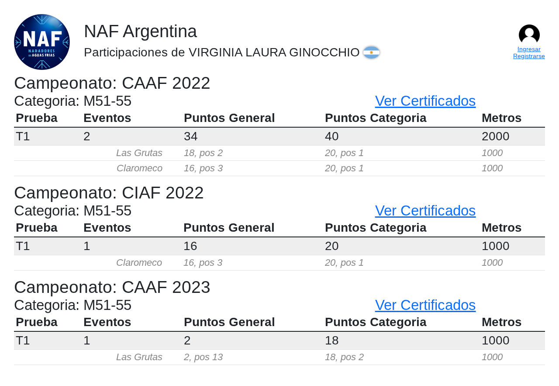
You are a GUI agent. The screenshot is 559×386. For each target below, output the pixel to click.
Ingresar (529, 48)
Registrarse (529, 55)
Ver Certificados (425, 101)
